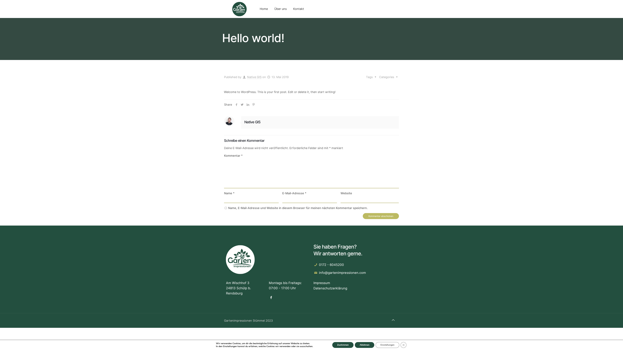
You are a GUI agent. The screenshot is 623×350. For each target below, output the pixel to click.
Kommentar (233, 155)
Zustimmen (343, 344)
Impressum (321, 283)
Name (229, 193)
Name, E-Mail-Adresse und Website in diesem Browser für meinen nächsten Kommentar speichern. (298, 208)
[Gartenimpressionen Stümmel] (239, 9)
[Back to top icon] (393, 320)
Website (346, 193)
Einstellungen (230, 346)
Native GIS (254, 77)
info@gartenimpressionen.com (342, 273)
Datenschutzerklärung (330, 288)
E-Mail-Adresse (294, 193)
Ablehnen (364, 344)
